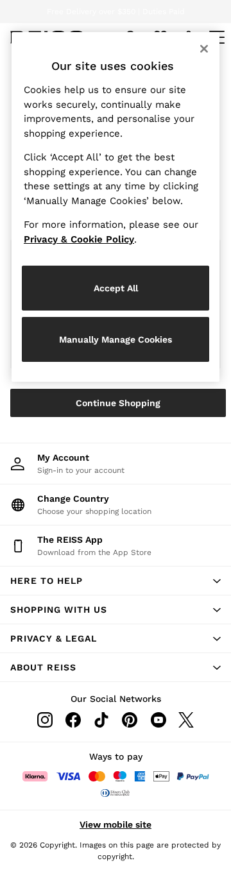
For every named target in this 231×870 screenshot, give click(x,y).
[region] (115, 207)
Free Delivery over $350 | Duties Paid (116, 11)
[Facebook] (73, 720)
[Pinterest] (130, 720)
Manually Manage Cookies (115, 339)
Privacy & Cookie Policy (79, 239)
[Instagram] (45, 720)
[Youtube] (158, 720)
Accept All (116, 288)
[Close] (204, 49)
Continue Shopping (118, 403)
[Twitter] (186, 720)
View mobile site (115, 824)
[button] (115, 581)
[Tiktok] (101, 720)
